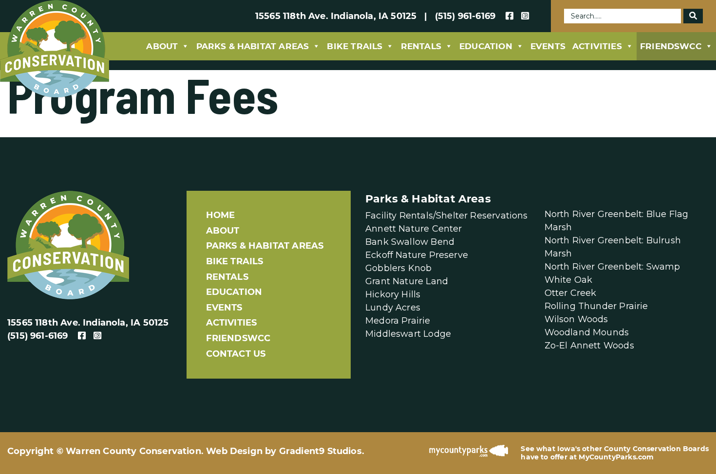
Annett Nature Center (413, 228)
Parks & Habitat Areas (252, 46)
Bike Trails (354, 46)
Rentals (421, 46)
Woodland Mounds (587, 332)
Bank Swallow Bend (409, 242)
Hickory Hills (392, 294)
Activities (597, 46)
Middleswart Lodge (408, 333)
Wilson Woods (576, 319)
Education (485, 46)
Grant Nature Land (406, 281)
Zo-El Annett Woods (589, 345)
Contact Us (236, 353)
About (162, 46)
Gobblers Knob (398, 268)
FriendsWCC (670, 46)
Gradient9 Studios (320, 451)
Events (547, 46)
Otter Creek (571, 293)
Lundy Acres (392, 307)
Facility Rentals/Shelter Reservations (446, 215)
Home (220, 215)
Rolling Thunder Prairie (596, 306)
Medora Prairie (398, 320)
